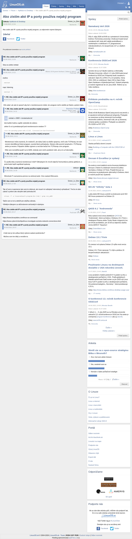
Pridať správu (123, 19)
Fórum (46, 6)
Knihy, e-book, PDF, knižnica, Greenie (108, 485)
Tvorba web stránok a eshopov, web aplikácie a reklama (116, 491)
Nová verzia (97, 182)
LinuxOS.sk (13, 4)
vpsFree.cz (73, 538)
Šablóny (129, 7)
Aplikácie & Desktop (25, 10)
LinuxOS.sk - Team (57, 535)
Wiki (74, 6)
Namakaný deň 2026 (99, 26)
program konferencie (104, 317)
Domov (5, 10)
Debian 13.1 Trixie (97, 237)
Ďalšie (108, 328)
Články (53, 6)
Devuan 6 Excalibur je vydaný (103, 158)
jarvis (77, 209)
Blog (68, 6)
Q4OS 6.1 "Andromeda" (100, 208)
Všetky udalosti (108, 331)
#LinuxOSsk (115, 521)
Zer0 (77, 70)
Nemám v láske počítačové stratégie (104, 372)
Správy (61, 6)
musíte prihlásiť (25, 49)
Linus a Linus (95, 136)
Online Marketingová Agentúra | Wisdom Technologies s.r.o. (100, 491)
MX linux (96, 200)
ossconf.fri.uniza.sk (100, 320)
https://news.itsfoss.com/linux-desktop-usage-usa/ (111, 290)
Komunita (97, 55)
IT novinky (97, 293)
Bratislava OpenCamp (101, 128)
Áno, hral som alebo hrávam (101, 357)
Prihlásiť (121, 3)
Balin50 (104, 271)
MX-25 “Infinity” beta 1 (100, 187)
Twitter (23, 39)
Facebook (10, 39)
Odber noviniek (96, 535)
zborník (120, 317)
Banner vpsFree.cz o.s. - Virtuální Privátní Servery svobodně (108, 479)
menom (104, 162)
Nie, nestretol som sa (98, 364)
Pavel (104, 212)
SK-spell (109, 497)
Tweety (81, 6)
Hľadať (129, 12)
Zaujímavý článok (99, 153)
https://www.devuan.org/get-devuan (106, 178)
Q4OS (117, 216)
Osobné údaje (85, 535)
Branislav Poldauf (72, 109)
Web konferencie (99, 91)
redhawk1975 (106, 140)
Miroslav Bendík (103, 30)
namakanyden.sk (99, 52)
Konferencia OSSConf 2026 (102, 60)
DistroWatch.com (99, 228)
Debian (95, 256)
